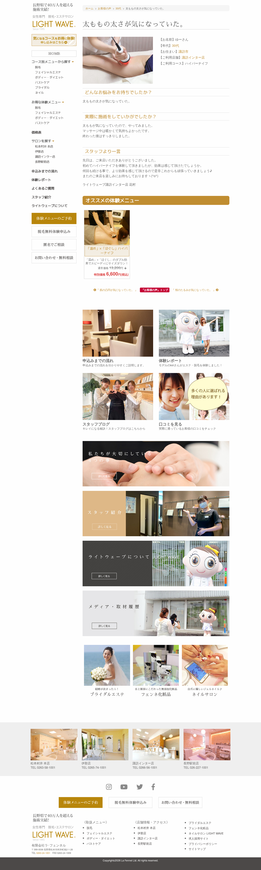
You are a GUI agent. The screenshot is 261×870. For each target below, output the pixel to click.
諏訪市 (183, 51)
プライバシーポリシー (203, 844)
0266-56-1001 (148, 767)
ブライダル (42, 88)
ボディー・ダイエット (49, 77)
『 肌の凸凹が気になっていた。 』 (117, 290)
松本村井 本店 (44, 146)
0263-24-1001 (43, 852)
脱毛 (38, 67)
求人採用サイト (199, 838)
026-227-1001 (199, 767)
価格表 (36, 132)
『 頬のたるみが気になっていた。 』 (194, 290)
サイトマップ (197, 849)
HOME (54, 53)
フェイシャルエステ (48, 72)
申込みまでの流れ (45, 171)
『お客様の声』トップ (155, 290)
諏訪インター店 (45, 157)
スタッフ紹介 (41, 197)
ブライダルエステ (200, 823)
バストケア (42, 82)
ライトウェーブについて (49, 205)
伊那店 (39, 152)
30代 (175, 45)
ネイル (39, 93)
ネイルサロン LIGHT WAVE (206, 833)
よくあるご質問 (43, 188)
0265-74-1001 (97, 767)
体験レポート (41, 180)
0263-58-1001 (46, 767)
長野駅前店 (42, 162)
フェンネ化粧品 (199, 828)
